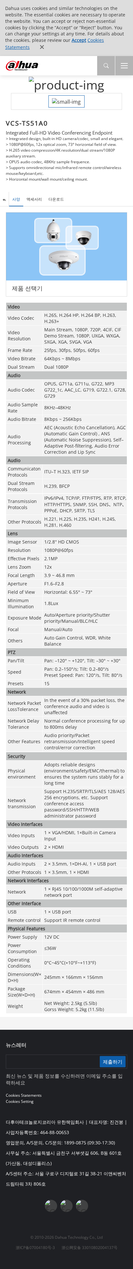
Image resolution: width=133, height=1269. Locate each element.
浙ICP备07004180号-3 (35, 1247)
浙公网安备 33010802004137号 (90, 1247)
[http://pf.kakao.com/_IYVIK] (82, 1206)
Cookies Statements (24, 1095)
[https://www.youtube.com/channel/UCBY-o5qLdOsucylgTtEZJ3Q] (66, 1206)
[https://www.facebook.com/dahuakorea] (51, 1206)
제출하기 (112, 1061)
